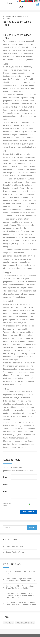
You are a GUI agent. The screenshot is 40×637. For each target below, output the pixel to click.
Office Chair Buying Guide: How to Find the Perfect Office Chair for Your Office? (21, 580)
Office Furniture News (14, 547)
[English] (38, 2)
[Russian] (22, 2)
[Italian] (28, 2)
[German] (30, 2)
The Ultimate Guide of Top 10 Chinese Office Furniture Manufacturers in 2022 (21, 604)
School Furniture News (15, 552)
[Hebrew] (17, 2)
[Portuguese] (25, 2)
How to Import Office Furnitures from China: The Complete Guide (20, 587)
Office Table (8, 623)
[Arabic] (36, 2)
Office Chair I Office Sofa (25, 623)
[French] (33, 2)
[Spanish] (20, 2)
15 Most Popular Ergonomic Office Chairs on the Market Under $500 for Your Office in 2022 (20, 595)
